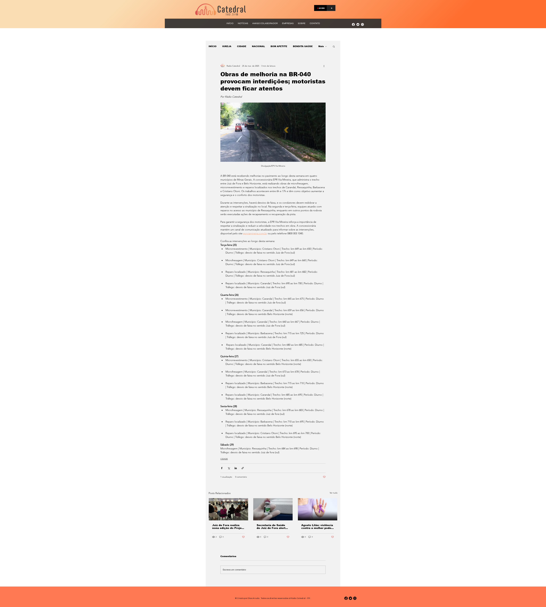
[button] (333, 46)
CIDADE (241, 46)
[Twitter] (357, 24)
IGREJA (226, 46)
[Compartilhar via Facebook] (221, 468)
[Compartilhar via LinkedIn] (235, 468)
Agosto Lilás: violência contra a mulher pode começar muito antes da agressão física (317, 526)
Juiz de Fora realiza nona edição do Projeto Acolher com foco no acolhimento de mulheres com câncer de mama (228, 526)
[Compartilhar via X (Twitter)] (228, 468)
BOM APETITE (279, 46)
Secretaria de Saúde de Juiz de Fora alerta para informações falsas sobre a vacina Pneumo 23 (272, 526)
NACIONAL (258, 46)
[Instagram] (362, 24)
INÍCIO (213, 46)
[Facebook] (353, 24)
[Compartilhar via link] (242, 468)
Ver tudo (333, 492)
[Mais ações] (324, 66)
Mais (321, 46)
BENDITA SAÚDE (303, 46)
